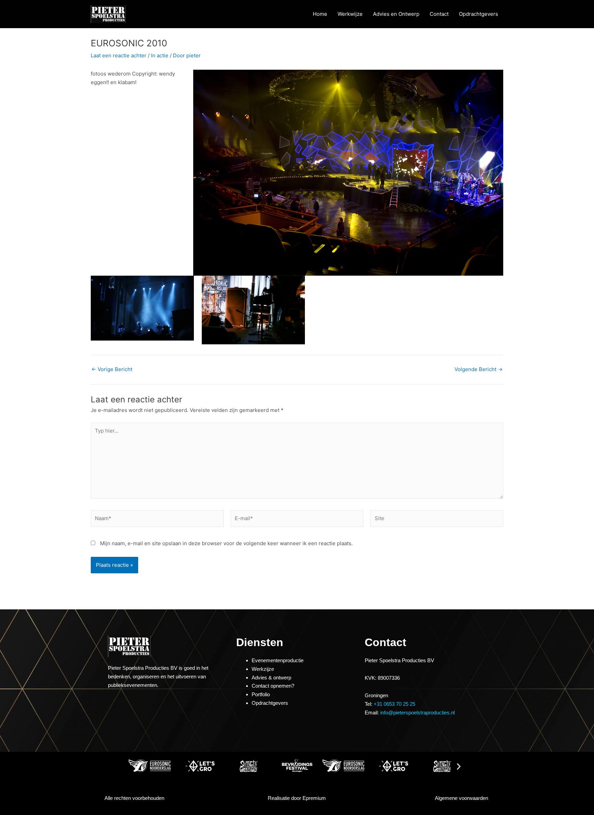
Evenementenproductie (278, 660)
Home (320, 14)
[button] (135, 766)
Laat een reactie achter (118, 55)
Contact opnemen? (273, 686)
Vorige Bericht (111, 369)
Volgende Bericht (478, 369)
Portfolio (261, 694)
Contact (439, 14)
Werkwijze (350, 14)
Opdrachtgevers (478, 14)
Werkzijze (263, 669)
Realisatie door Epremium (297, 798)
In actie (159, 55)
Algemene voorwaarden (461, 798)
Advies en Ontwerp (396, 14)
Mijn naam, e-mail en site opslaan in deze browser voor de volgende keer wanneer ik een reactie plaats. (226, 543)
